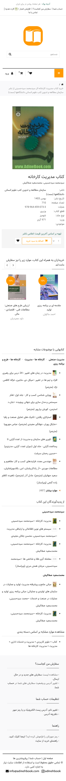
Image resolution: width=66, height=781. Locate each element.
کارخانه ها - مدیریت (35, 359)
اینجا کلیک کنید (17, 737)
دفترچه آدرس (51, 714)
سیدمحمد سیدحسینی (54, 183)
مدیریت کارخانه (44, 521)
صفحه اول (48, 758)
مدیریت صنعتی (56, 359)
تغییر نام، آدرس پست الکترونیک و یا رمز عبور (35, 710)
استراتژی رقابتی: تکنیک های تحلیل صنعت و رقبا (28, 417)
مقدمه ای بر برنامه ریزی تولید (49, 307)
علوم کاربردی (43, 642)
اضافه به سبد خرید (35, 241)
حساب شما (58, 9)
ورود (7, 73)
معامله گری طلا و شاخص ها (37, 559)
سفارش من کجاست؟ (42, 9)
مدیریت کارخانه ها (37, 646)
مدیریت (53, 646)
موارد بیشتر (51, 490)
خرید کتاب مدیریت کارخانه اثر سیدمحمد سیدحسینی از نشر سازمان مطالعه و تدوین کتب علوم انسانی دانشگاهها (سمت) (35, 90)
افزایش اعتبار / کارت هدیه (17, 9)
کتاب (54, 642)
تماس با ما (33, 12)
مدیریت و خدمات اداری (22, 642)
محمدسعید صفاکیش (32, 183)
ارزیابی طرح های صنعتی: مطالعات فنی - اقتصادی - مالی (17, 309)
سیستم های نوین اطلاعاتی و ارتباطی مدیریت (29, 529)
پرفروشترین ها (20, 758)
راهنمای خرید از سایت (46, 741)
